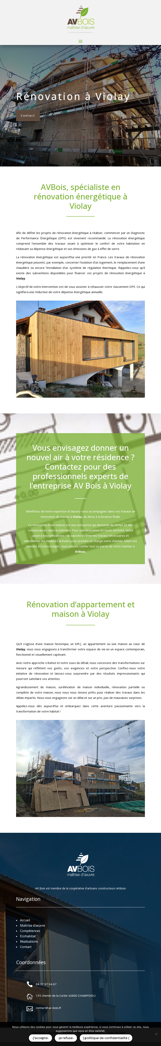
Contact (28, 115)
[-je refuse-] (156, 1034)
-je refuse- (66, 1038)
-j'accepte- (40, 1038)
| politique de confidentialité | (106, 1038)
